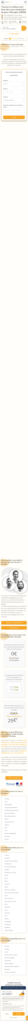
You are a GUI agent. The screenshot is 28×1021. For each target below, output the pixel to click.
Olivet (6, 875)
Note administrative (10, 816)
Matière (5, 80)
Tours (6, 878)
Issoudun (7, 858)
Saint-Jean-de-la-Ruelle (11, 893)
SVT (6, 830)
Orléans (7, 870)
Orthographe (8, 804)
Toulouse (7, 913)
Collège (7, 949)
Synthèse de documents (11, 810)
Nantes (7, 919)
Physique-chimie (9, 822)
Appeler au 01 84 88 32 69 (14, 623)
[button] (14, 28)
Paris (6, 904)
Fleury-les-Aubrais (10, 890)
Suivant (14, 117)
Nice (6, 916)
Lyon (6, 910)
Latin (6, 802)
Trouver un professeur (14, 778)
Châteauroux (8, 864)
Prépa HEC (8, 961)
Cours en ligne (9, 930)
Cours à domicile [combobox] (9, 100)
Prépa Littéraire (9, 963)
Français (7, 799)
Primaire (7, 946)
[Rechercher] (24, 28)
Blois (6, 881)
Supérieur (7, 969)
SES (6, 828)
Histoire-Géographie (10, 833)
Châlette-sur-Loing (10, 872)
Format (5, 97)
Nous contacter (14, 628)
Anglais (7, 825)
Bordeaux (7, 927)
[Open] (23, 84)
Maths (6, 819)
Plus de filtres (15, 34)
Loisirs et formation (10, 972)
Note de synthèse (10, 813)
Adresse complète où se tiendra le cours (13, 106)
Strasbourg (8, 924)
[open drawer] (25, 2)
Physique (7, 836)
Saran (6, 895)
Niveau (5, 89)
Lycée (6, 952)
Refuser (7, 1014)
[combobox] (12, 83)
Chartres (7, 884)
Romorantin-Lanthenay (11, 861)
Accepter (18, 1014)
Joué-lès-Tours (9, 898)
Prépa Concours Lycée (11, 955)
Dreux (6, 887)
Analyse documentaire (11, 807)
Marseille (7, 907)
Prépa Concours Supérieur (12, 966)
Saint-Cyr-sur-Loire (10, 901)
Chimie (7, 839)
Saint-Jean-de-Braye (10, 867)
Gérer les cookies (13, 1017)
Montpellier (8, 921)
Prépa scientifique (10, 958)
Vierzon (7, 855)
